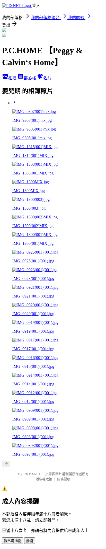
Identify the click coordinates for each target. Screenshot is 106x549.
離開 (29, 541)
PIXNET (34, 474)
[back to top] (6, 464)
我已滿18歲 (12, 541)
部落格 (30, 78)
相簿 (12, 78)
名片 (47, 78)
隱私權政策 (44, 479)
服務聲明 (63, 479)
